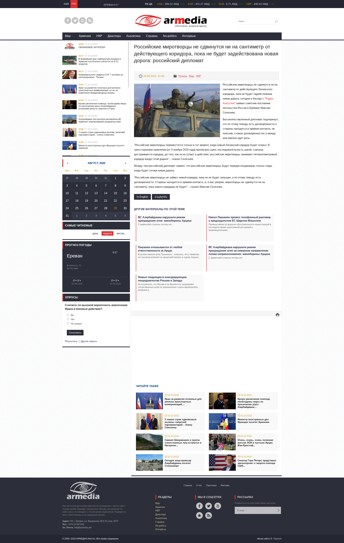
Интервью (189, 35)
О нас (199, 485)
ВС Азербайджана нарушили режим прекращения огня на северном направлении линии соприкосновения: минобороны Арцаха (239, 250)
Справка (151, 35)
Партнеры (211, 485)
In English (142, 196)
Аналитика (133, 35)
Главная (188, 485)
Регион (183, 76)
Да (72, 315)
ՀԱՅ (66, 4)
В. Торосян (276, 538)
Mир (68, 35)
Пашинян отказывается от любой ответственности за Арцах (160, 249)
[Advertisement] (206, 345)
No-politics (170, 35)
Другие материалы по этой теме (159, 209)
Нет (73, 319)
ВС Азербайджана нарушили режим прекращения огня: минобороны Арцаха (164, 219)
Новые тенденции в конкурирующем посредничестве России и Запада (162, 279)
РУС (74, 4)
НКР (99, 35)
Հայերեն (161, 196)
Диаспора (114, 35)
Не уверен (76, 323)
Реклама (225, 485)
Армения (85, 35)
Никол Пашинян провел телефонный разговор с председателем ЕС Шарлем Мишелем (240, 219)
